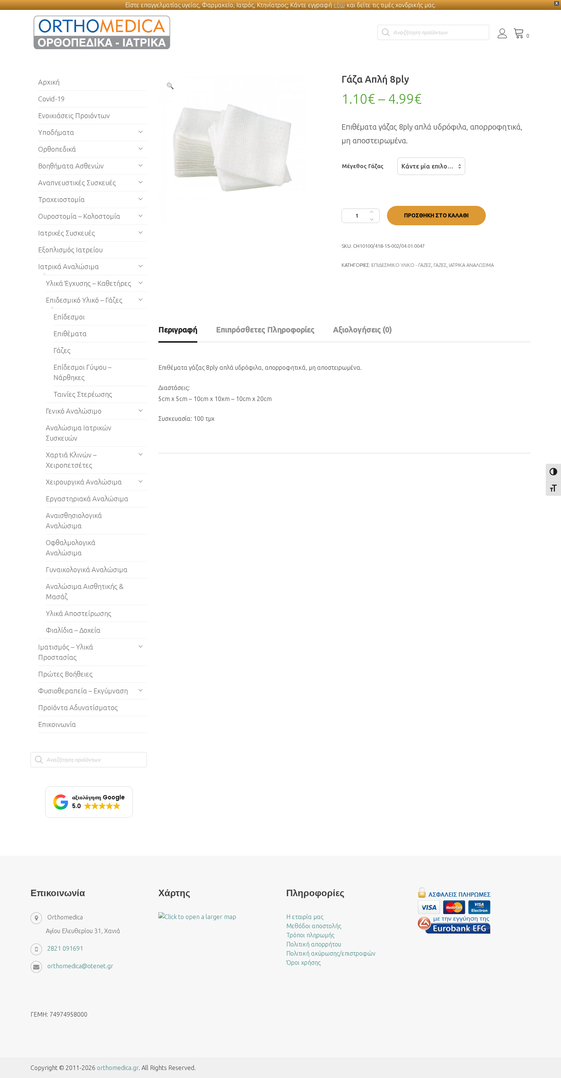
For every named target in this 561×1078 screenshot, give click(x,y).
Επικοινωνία (57, 724)
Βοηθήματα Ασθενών (71, 166)
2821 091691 (65, 948)
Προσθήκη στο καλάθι (436, 215)
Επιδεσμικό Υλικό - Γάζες (401, 265)
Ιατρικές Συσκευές (66, 233)
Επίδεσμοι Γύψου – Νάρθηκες (82, 372)
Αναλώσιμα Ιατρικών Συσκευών (78, 433)
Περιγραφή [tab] (177, 329)
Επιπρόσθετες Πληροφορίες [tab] (265, 329)
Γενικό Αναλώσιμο (74, 411)
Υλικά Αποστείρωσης (78, 613)
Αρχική (49, 82)
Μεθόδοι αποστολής (313, 925)
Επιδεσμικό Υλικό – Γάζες (84, 300)
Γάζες (440, 265)
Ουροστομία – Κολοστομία (79, 216)
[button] (170, 85)
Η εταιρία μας (304, 916)
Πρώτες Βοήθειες (65, 674)
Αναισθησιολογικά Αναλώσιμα (74, 520)
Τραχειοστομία (61, 199)
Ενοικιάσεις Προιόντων (74, 115)
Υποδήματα (56, 132)
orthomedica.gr (118, 1067)
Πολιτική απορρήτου (313, 944)
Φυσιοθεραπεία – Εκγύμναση (83, 691)
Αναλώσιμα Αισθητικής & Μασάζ (85, 591)
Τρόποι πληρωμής (310, 935)
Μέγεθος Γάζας (363, 166)
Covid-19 (51, 99)
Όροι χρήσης (303, 962)
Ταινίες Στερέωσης (82, 394)
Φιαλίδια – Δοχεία (73, 630)
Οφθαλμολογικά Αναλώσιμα (70, 548)
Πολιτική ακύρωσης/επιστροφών (331, 953)
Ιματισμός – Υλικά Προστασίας (65, 652)
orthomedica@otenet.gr (80, 965)
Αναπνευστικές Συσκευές (77, 182)
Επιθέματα (70, 333)
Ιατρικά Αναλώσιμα (471, 265)
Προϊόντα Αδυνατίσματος (78, 707)
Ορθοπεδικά (57, 149)
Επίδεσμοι (69, 317)
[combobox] (431, 166)
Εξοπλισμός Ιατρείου (70, 249)
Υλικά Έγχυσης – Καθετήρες (88, 283)
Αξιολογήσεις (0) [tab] (362, 329)
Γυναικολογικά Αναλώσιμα (86, 569)
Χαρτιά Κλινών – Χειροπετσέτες (71, 460)
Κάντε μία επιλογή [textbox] (427, 166)
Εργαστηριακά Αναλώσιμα (87, 498)
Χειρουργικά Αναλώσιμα (84, 482)
